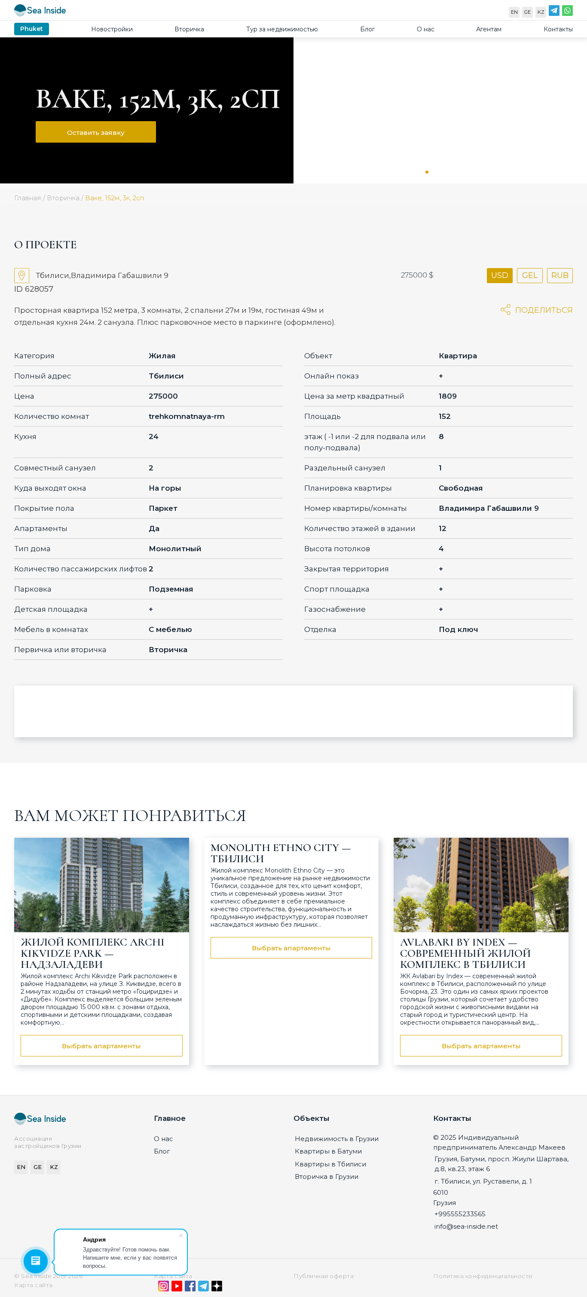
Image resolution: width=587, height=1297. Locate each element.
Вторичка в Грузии (326, 1176)
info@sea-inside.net (466, 1226)
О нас (425, 29)
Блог (367, 29)
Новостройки (112, 29)
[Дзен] (216, 1288)
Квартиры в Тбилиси (330, 1164)
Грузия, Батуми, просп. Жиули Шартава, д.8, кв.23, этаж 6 (501, 1164)
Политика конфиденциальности (482, 1276)
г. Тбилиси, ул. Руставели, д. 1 (483, 1181)
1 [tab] (426, 172)
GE (527, 12)
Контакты (558, 29)
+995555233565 (460, 1214)
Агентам (488, 29)
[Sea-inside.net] (40, 12)
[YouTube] (176, 1288)
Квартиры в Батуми (328, 1151)
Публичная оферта (324, 1276)
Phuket (31, 29)
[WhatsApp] (567, 12)
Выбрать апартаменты (101, 1046)
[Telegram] (554, 12)
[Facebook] (190, 1288)
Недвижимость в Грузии (337, 1139)
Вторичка (189, 29)
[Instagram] (163, 1288)
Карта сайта (173, 1276)
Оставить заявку (96, 132)
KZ (541, 12)
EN (514, 12)
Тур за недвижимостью (282, 29)
